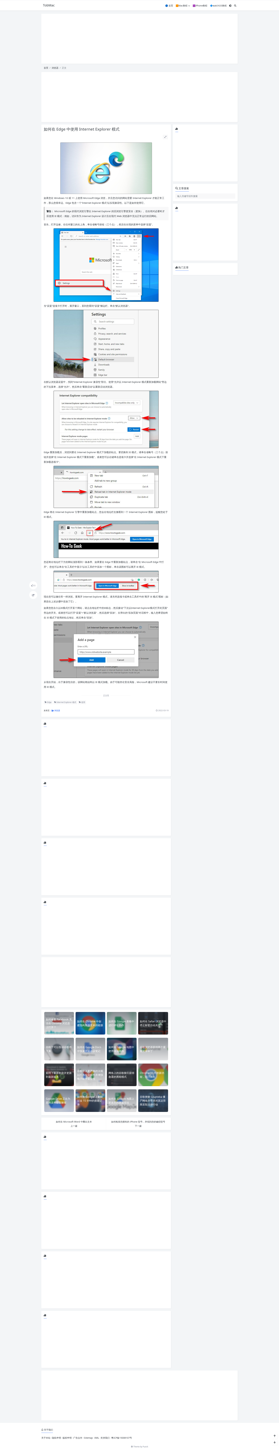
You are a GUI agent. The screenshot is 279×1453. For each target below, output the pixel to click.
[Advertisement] (139, 38)
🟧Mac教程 (181, 5)
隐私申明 (56, 1437)
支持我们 (105, 1437)
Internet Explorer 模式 (66, 702)
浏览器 (55, 67)
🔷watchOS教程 (218, 5)
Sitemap (88, 1437)
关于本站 (45, 1437)
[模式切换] (230, 5)
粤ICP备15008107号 (121, 1437)
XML (96, 1437)
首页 (46, 67)
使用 (83, 702)
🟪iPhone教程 (200, 5)
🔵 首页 (169, 5)
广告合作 (77, 1437)
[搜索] (235, 5)
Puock (145, 1446)
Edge (49, 702)
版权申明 (67, 1437)
